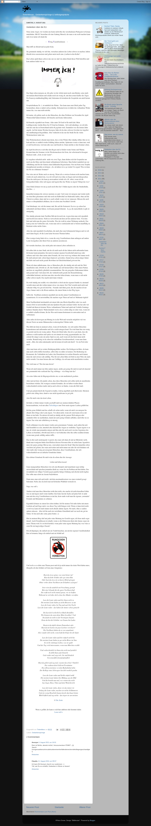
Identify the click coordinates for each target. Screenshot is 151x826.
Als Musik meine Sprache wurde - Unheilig (113, 105)
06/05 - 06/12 (102, 289)
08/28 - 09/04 (102, 229)
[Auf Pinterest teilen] (69, 730)
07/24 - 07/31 (102, 256)
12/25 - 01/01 (102, 182)
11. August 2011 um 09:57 (47, 761)
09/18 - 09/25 (102, 215)
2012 (100, 176)
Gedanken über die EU (112, 149)
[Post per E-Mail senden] (57, 729)
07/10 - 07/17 (102, 265)
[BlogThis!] (63, 730)
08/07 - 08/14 (102, 233)
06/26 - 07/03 (102, 275)
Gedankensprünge (38, 732)
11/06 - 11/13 (101, 201)
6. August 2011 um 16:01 (47, 742)
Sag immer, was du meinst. (113, 134)
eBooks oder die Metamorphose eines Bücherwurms (111, 121)
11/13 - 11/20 (101, 196)
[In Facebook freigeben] (67, 730)
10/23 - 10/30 (102, 205)
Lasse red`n (58, 712)
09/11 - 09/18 (101, 219)
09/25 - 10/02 (102, 210)
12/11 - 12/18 (101, 187)
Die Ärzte (59, 700)
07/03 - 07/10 (102, 270)
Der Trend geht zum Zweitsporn (111, 42)
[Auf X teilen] (65, 730)
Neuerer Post (32, 807)
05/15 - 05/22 (102, 293)
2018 (100, 170)
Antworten (35, 754)
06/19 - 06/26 (102, 279)
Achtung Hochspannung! (113, 89)
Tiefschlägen (53, 405)
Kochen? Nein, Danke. (112, 26)
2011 (100, 179)
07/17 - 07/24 (102, 261)
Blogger (92, 820)
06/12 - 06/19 (102, 284)
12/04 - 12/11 (102, 191)
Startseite (59, 807)
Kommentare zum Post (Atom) (45, 812)
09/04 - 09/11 (102, 224)
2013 (100, 173)
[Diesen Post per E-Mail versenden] (61, 730)
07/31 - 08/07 (102, 238)
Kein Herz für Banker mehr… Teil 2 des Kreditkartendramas (111, 74)
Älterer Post (84, 807)
